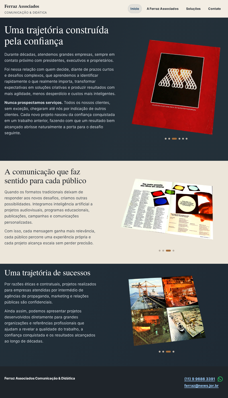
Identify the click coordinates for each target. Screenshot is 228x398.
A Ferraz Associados (163, 8)
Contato (214, 8)
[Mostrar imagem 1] (166, 139)
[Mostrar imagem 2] (169, 139)
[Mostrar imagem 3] (174, 139)
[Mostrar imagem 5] (183, 139)
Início (134, 8)
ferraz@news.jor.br (201, 385)
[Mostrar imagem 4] (179, 139)
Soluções (193, 8)
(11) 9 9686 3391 (199, 379)
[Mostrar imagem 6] (186, 139)
